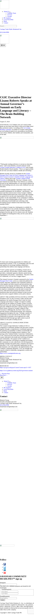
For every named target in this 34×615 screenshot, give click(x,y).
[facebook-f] (5, 564)
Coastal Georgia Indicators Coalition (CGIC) (13, 167)
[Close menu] (2, 377)
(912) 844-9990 (4, 32)
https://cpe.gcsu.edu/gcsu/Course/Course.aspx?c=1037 (15, 367)
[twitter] (5, 567)
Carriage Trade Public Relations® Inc (10, 29)
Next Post (3, 375)
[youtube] (5, 572)
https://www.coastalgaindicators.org (10, 353)
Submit (2, 600)
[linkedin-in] (5, 570)
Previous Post (5, 373)
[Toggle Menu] (10, 381)
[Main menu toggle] (3, 45)
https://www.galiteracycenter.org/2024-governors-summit (16, 370)
